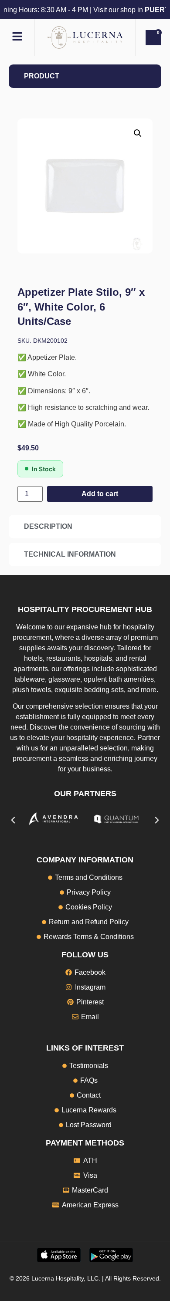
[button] (138, 133)
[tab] (85, 76)
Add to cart (100, 493)
